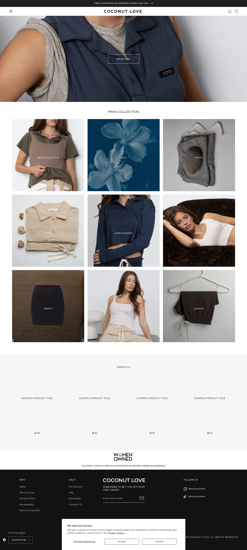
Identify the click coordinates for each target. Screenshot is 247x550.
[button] (230, 11)
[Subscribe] (141, 498)
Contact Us (75, 504)
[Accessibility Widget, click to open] (4, 539)
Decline (159, 541)
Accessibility (26, 504)
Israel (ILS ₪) (19, 540)
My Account (75, 487)
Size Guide (75, 498)
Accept (122, 541)
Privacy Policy (27, 498)
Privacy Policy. (116, 533)
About (22, 487)
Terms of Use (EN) (29, 510)
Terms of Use (26, 492)
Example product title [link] (37, 398)
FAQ (71, 492)
